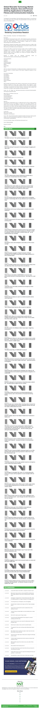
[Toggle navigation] (20, 2)
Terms (25, 705)
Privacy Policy (29, 705)
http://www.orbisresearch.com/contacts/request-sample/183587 (15, 56)
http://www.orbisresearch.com (21, 120)
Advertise (35, 705)
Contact (35, 706)
